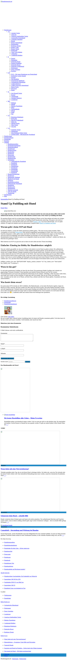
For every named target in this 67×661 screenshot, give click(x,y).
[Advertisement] (33, 15)
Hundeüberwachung (13, 182)
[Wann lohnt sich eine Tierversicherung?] (30, 464)
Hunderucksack (12, 150)
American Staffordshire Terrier (19, 36)
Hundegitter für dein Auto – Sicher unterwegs (16, 548)
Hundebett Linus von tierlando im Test (14, 588)
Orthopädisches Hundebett (18, 161)
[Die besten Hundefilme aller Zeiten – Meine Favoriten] (9, 414)
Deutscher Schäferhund (17, 66)
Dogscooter (11, 155)
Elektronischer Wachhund (15, 183)
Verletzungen (7, 595)
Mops (12, 107)
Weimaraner (14, 131)
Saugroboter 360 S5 (9, 585)
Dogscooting (19, 232)
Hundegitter (11, 152)
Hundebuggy (11, 148)
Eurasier (13, 77)
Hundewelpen (8, 136)
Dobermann (14, 68)
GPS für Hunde (12, 191)
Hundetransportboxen (10, 301)
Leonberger (14, 99)
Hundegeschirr (12, 158)
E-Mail (3, 348)
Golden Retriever (16, 84)
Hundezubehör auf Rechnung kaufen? (14, 569)
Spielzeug (10, 180)
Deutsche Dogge (15, 61)
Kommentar (4, 333)
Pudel (12, 112)
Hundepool (11, 153)
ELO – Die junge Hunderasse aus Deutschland (24, 74)
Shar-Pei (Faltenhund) (17, 120)
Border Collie (15, 47)
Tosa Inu (13, 126)
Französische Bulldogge (17, 80)
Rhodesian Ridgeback (17, 117)
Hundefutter (7, 139)
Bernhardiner (14, 44)
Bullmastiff (14, 50)
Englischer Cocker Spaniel (18, 76)
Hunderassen (7, 30)
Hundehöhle (14, 171)
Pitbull (13, 110)
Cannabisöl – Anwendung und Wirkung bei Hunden (19, 530)
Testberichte (11, 193)
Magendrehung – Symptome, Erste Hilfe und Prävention (19, 642)
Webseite (3, 353)
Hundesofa (14, 164)
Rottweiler (14, 118)
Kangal (13, 95)
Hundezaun (11, 175)
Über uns (6, 654)
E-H (9, 72)
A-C (9, 31)
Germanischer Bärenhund (18, 82)
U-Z (9, 128)
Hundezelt (14, 172)
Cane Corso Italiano (16, 52)
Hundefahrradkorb (13, 147)
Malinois (13, 103)
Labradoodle (14, 96)
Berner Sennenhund (16, 42)
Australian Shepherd (16, 39)
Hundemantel (11, 156)
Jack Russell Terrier (16, 93)
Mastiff (13, 104)
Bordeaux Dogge (16, 46)
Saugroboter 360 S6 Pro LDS (12, 579)
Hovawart (14, 88)
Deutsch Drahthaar (16, 63)
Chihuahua (14, 53)
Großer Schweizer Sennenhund (19, 85)
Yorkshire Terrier (16, 129)
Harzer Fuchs (15, 87)
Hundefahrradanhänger (14, 145)
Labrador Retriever (16, 98)
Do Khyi (13, 71)
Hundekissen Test (9, 563)
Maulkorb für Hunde (13, 179)
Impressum (15, 659)
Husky (13, 90)
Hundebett (14, 163)
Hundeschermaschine (13, 174)
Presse (6, 656)
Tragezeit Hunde (8, 645)
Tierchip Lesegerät (13, 190)
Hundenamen (8, 194)
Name (2, 343)
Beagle (13, 41)
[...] (7, 424)
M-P (9, 101)
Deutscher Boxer (16, 65)
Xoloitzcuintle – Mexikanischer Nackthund (23, 134)
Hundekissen (14, 166)
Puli (12, 114)
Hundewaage (11, 187)
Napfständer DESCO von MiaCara (14, 582)
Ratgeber (6, 141)
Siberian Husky (15, 123)
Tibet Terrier (14, 125)
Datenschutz (22, 659)
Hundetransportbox (13, 144)
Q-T (9, 115)
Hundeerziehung (8, 137)
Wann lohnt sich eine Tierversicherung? (15, 469)
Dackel (13, 58)
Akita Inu (13, 34)
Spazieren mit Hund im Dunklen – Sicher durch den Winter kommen (23, 648)
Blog (5, 196)
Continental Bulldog (16, 55)
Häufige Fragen (4, 635)
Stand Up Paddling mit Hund (48, 223)
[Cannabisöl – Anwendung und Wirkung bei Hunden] (6, 525)
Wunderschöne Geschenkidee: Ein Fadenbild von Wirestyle (20, 576)
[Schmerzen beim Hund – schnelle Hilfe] (30, 511)
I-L (8, 91)
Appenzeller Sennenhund (18, 38)
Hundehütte (14, 169)
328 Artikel (11, 316)
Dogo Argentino (15, 69)
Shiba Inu (13, 122)
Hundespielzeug (8, 566)
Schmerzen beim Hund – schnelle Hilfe (14, 516)
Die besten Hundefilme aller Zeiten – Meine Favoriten (23, 418)
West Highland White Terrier (19, 133)
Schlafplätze (11, 160)
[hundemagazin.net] (33, 1)
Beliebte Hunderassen (5, 601)
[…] (5, 475)
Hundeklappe (11, 188)
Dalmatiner (14, 60)
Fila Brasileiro (15, 79)
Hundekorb (14, 168)
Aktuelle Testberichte (5, 572)
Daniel (2, 208)
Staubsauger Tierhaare (14, 177)
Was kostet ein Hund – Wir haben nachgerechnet (17, 651)
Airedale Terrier (15, 33)
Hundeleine (11, 185)
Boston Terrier (15, 49)
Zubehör (6, 142)
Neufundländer (15, 109)
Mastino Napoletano (16, 106)
